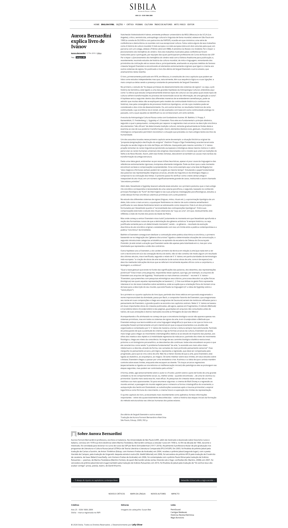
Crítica (130, 24)
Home (96, 24)
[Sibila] (143, 7)
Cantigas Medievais (179, 512)
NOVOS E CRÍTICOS (117, 494)
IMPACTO (175, 494)
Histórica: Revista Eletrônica (182, 515)
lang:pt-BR (80, 57)
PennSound (175, 509)
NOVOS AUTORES (158, 494)
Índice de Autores (163, 24)
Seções (119, 24)
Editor (190, 24)
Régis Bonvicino (177, 517)
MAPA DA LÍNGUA (137, 494)
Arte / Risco (180, 24)
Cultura (149, 24)
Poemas (139, 24)
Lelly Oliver (137, 524)
